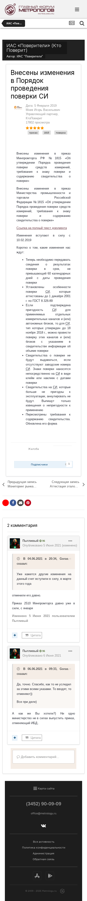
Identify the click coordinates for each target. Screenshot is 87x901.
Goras (64, 558)
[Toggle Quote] (19, 558)
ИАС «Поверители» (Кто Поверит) (33, 48)
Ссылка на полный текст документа (41, 228)
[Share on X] (5, 503)
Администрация (43, 853)
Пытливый (31, 540)
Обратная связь (43, 859)
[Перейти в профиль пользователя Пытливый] (15, 543)
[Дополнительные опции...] (70, 541)
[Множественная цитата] (14, 635)
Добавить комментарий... (39, 757)
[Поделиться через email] (20, 503)
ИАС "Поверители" (30, 56)
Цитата (36, 635)
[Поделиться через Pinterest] (28, 503)
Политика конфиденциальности (43, 847)
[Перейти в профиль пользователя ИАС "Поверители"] (18, 108)
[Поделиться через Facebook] (13, 503)
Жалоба (33, 448)
